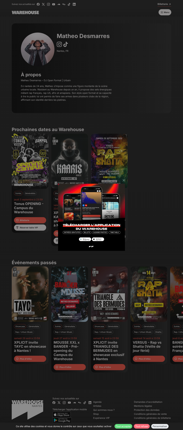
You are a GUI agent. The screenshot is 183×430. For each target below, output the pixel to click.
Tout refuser (141, 426)
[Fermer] (124, 180)
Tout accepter (123, 426)
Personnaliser (160, 426)
